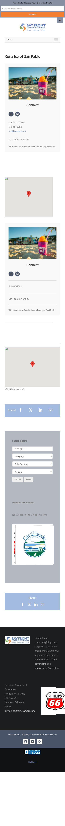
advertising (40, 664)
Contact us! (53, 668)
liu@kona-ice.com (17, 131)
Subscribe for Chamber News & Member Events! (32, 3)
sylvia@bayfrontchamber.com (20, 711)
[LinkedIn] (40, 410)
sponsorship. (41, 668)
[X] (30, 410)
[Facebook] (20, 410)
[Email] (50, 410)
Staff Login (32, 762)
